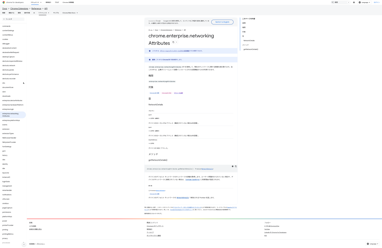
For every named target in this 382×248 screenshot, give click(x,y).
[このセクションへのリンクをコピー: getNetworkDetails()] (169, 160)
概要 (3, 13)
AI (34, 13)
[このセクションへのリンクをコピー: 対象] (155, 87)
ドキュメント (35, 2)
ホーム (150, 30)
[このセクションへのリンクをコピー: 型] (153, 99)
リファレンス (42, 13)
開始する (11, 13)
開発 (19, 13)
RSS (265, 235)
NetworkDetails (207, 169)
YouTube (267, 229)
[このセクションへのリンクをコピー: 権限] (155, 76)
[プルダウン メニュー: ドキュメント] (41, 2)
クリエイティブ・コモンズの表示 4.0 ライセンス (187, 207)
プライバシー (41, 244)
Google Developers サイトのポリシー (181, 210)
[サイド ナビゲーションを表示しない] (24, 244)
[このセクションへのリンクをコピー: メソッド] (160, 154)
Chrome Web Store (68, 13)
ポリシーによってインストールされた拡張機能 (174, 51)
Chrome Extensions (19, 8)
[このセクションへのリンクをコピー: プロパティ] (156, 110)
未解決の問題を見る (35, 229)
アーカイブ (150, 232)
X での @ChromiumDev (271, 226)
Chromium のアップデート (155, 226)
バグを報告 (32, 226)
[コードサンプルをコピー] (235, 166)
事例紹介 (48, 2)
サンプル (56, 13)
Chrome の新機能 (68, 2)
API (45, 8)
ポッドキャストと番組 (154, 235)
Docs (4, 8)
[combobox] (341, 2)
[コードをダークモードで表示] (232, 166)
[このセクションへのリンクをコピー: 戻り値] (154, 185)
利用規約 (32, 244)
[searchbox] (13, 19)
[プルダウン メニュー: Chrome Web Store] (77, 13)
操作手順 (27, 13)
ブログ (57, 2)
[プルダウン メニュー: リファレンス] (49, 13)
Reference (36, 8)
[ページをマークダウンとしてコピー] (173, 42)
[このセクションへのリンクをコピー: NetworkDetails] (165, 105)
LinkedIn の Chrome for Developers (275, 232)
